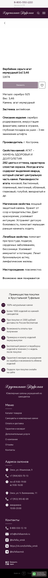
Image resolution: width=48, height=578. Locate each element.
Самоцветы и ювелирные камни (21, 418)
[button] (38, 13)
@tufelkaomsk (17, 552)
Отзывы (9, 444)
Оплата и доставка (14, 423)
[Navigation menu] (43, 13)
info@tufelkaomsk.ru (20, 534)
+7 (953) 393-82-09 (19, 499)
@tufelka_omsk (17, 540)
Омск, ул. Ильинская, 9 (21, 470)
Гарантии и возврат (15, 428)
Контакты (10, 450)
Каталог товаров (13, 413)
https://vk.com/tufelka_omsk (23, 546)
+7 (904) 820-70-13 (19, 476)
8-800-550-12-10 (18, 528)
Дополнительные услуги (17, 434)
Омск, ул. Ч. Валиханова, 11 (23, 493)
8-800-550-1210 (23, 2)
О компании (11, 439)
